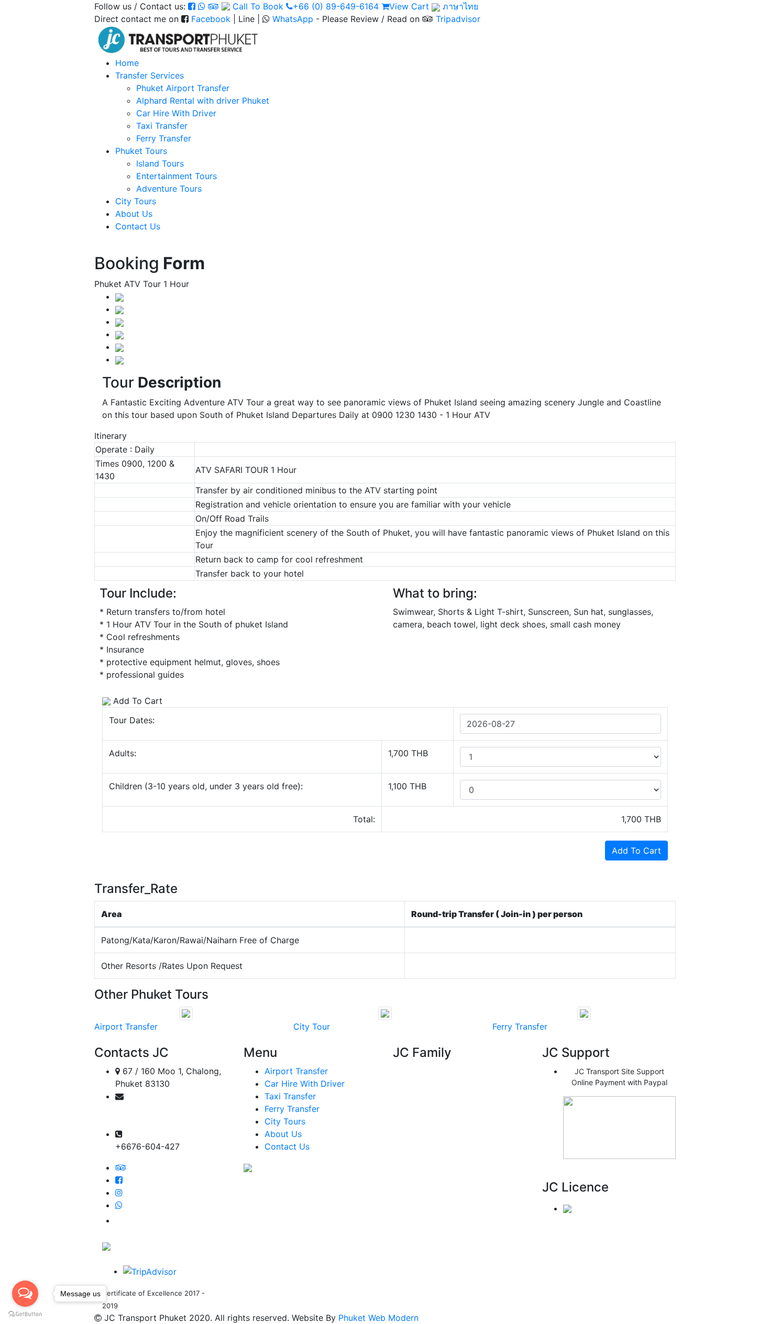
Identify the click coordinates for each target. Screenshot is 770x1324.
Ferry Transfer (163, 138)
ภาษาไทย (459, 6)
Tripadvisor (458, 19)
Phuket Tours (141, 151)
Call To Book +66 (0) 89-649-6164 (306, 6)
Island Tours (160, 163)
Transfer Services (149, 75)
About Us (133, 213)
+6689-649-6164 (157, 1134)
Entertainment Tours (176, 176)
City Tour (311, 1026)
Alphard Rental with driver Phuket (202, 100)
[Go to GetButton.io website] (25, 1313)
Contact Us (137, 226)
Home (127, 63)
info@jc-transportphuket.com (165, 1121)
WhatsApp (292, 19)
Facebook (210, 19)
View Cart (409, 6)
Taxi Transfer (162, 125)
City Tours (135, 201)
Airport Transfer (126, 1026)
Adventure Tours (169, 188)
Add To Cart (636, 850)
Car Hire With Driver (176, 113)
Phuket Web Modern (378, 1317)
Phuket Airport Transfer (182, 88)
